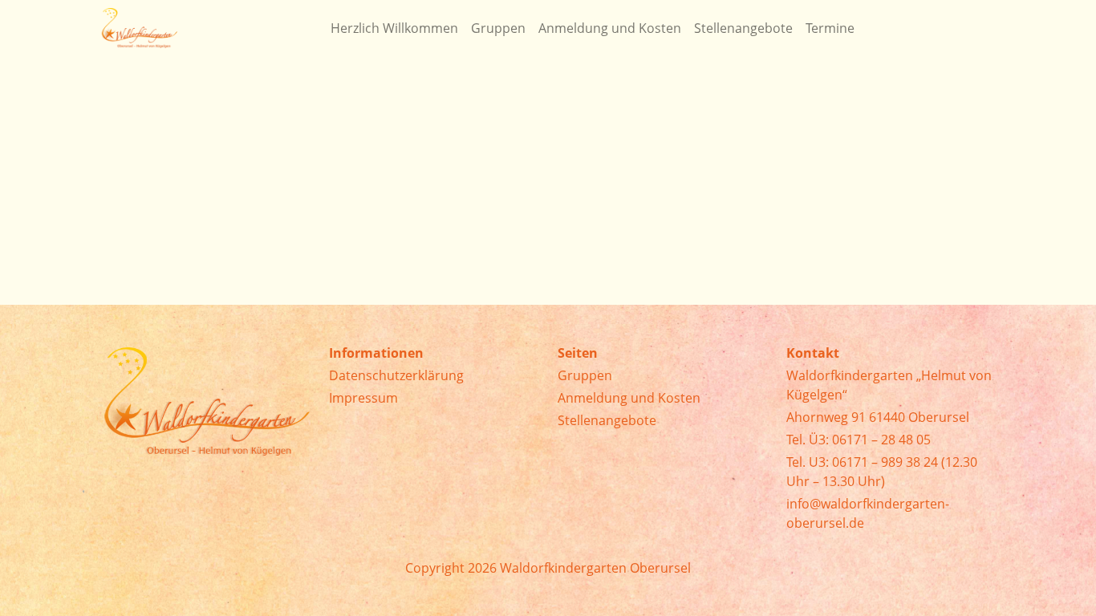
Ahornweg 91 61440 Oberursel (877, 417)
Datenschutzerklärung (396, 375)
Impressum (363, 398)
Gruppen (585, 375)
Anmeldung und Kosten (629, 398)
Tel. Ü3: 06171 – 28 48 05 (858, 439)
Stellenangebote (607, 420)
